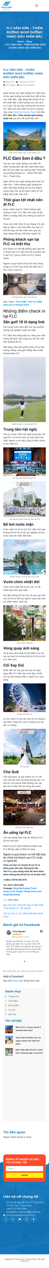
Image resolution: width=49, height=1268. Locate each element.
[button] (22, 961)
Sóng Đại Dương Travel (24, 112)
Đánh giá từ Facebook (21, 925)
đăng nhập (17, 980)
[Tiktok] (26, 1219)
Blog (10, 871)
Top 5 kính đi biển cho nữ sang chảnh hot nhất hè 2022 (28, 1040)
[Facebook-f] (5, 1219)
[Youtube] (19, 1219)
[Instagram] (12, 1219)
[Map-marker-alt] (33, 1219)
